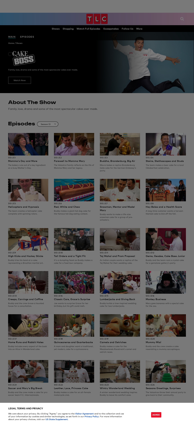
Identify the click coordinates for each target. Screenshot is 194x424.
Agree (156, 414)
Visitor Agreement (84, 413)
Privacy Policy (92, 416)
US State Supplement (56, 419)
